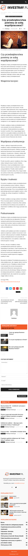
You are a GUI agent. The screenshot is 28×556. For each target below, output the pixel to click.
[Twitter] (16, 487)
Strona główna (4, 12)
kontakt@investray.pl (19, 483)
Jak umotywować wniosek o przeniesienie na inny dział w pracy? (7, 301)
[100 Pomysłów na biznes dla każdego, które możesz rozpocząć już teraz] (4, 512)
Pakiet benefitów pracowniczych (10, 538)
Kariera (11, 497)
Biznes (7, 16)
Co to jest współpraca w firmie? (18, 339)
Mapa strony (14, 551)
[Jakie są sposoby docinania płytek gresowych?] (4, 505)
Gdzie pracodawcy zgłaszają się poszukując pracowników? (21, 301)
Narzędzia (3, 409)
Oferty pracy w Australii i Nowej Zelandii (12, 536)
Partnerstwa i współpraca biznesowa (15, 16)
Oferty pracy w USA (6, 545)
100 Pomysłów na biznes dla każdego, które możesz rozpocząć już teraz (17, 512)
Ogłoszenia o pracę (6, 533)
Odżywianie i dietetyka (7, 531)
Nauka (11, 506)
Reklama (2, 442)
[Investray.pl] (14, 7)
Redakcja (7, 28)
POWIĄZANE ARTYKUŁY (9, 326)
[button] (26, 2)
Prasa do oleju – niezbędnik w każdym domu (13, 431)
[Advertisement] (14, 93)
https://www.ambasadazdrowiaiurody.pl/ (10, 281)
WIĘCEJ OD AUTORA (8, 328)
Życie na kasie (12, 496)
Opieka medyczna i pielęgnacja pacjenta (12, 524)
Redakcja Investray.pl (11, 409)
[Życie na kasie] (4, 498)
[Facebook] (12, 487)
